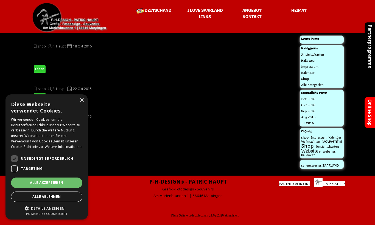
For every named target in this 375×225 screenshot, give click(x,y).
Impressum (309, 67)
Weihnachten (310, 142)
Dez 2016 (308, 99)
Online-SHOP (334, 183)
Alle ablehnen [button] (46, 196)
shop (42, 46)
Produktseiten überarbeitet (62, 39)
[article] (86, 54)
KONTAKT (252, 17)
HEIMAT (298, 11)
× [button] (82, 100)
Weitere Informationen (63, 146)
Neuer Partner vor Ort (57, 81)
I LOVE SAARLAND (205, 11)
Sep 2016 (308, 111)
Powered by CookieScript (47, 214)
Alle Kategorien (312, 85)
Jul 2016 (307, 123)
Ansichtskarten (312, 55)
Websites (311, 151)
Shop (305, 79)
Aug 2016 (308, 117)
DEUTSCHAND (158, 11)
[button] (46, 208)
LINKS (205, 17)
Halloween (309, 61)
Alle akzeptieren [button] (46, 182)
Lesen (39, 69)
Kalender (308, 73)
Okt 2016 (308, 105)
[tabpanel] (188, 188)
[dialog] (46, 157)
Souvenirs (332, 141)
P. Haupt (59, 46)
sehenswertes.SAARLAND (320, 165)
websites (329, 151)
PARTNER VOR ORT (294, 183)
